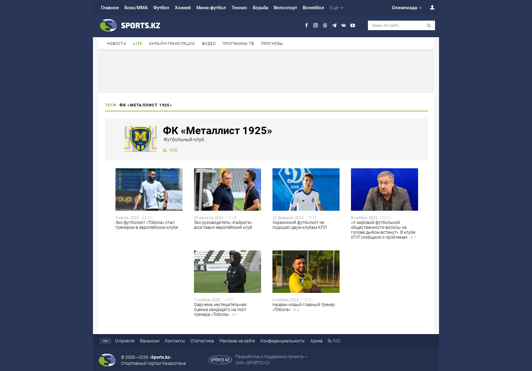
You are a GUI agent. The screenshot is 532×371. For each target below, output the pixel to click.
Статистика (202, 340)
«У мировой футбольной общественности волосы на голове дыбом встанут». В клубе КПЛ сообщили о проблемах (383, 230)
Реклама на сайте (237, 340)
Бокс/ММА (136, 7)
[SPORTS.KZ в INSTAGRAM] (315, 25)
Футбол (161, 7)
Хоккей (183, 7)
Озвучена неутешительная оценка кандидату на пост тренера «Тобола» (220, 309)
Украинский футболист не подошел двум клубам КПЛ (299, 225)
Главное (110, 7)
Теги (110, 105)
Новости (117, 44)
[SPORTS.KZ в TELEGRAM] (334, 25)
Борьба (260, 7)
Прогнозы (272, 44)
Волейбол (313, 7)
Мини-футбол (211, 7)
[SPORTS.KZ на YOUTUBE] (352, 25)
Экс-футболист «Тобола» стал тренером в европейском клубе (146, 225)
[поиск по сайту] (429, 25)
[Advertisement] (266, 72)
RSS (173, 150)
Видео (209, 44)
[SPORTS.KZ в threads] (325, 25)
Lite (137, 44)
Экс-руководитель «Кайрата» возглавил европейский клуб (223, 225)
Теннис (239, 7)
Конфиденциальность (282, 340)
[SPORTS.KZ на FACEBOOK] (306, 25)
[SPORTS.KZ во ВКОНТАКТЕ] (343, 25)
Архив (316, 340)
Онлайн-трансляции (172, 44)
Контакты (175, 340)
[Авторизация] (429, 7)
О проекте (125, 340)
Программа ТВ (238, 44)
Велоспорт (285, 7)
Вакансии (149, 340)
